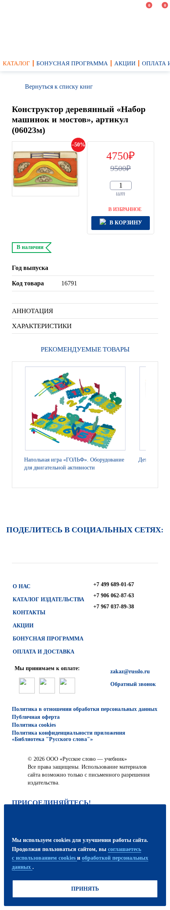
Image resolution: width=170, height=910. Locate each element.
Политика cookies (34, 725)
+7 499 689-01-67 (113, 584)
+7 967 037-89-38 (113, 607)
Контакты (29, 613)
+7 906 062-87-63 (113, 595)
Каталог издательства (48, 599)
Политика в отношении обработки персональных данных (84, 709)
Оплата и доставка (43, 652)
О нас (21, 586)
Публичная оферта (36, 717)
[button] (150, 425)
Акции (23, 626)
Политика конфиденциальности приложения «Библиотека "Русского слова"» (68, 736)
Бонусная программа (48, 639)
